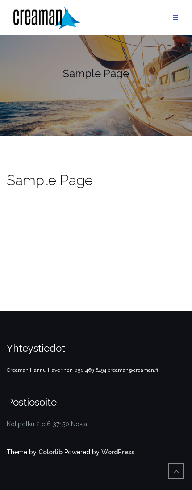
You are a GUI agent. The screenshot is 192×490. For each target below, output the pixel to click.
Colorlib (50, 452)
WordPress (117, 452)
